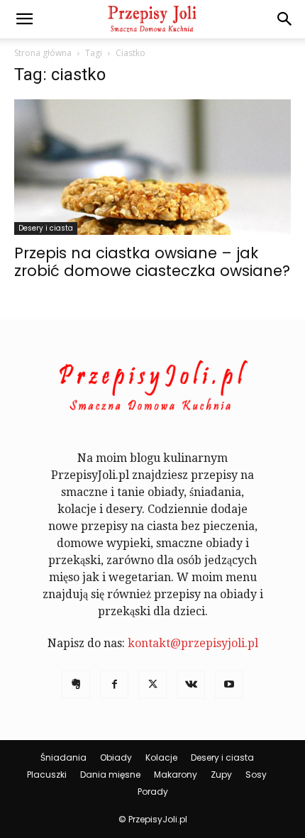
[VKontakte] (191, 685)
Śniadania (63, 757)
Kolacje (161, 757)
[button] (24, 19)
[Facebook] (114, 685)
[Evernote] (76, 685)
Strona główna (43, 53)
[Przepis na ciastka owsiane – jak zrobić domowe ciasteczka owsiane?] (152, 167)
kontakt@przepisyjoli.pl (193, 643)
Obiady (116, 757)
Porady (153, 791)
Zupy (221, 774)
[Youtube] (229, 685)
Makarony (175, 774)
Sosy (256, 774)
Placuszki (47, 774)
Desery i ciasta (45, 228)
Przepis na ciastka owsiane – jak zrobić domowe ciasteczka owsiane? (152, 262)
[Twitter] (152, 685)
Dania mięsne (110, 774)
